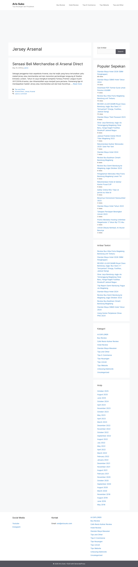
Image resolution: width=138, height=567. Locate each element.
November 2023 (104, 408)
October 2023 (103, 412)
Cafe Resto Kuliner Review (108, 341)
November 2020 (104, 477)
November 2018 (103, 494)
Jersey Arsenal (30, 91)
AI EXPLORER (102, 334)
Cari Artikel (101, 48)
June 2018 (101, 501)
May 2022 (101, 446)
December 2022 (103, 425)
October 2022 (103, 432)
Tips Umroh (102, 362)
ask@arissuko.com (64, 523)
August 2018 (102, 498)
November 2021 (103, 467)
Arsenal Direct (19, 91)
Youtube (15, 523)
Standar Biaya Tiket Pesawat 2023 (111, 117)
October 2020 (103, 481)
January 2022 (102, 460)
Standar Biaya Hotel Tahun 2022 (110, 206)
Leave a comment (21, 94)
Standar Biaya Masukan (107, 348)
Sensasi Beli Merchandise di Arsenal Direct (47, 64)
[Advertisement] (69, 25)
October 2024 (103, 401)
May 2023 (101, 415)
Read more (77, 84)
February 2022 (103, 456)
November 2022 (103, 429)
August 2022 (102, 439)
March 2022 (102, 453)
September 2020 (104, 484)
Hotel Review (73, 5)
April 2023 (101, 419)
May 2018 (101, 505)
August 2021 (102, 470)
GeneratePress (79, 564)
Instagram (16, 527)
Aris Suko (18, 3)
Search (120, 52)
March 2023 (102, 422)
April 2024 (101, 405)
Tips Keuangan (103, 359)
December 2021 (103, 463)
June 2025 (101, 398)
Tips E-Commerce (89, 5)
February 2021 (103, 474)
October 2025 (103, 391)
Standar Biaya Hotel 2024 (107, 152)
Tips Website (104, 5)
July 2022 (101, 443)
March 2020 (102, 491)
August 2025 (102, 395)
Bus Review (61, 5)
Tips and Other (118, 5)
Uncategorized (103, 372)
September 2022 (104, 436)
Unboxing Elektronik (105, 369)
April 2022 (101, 450)
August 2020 (102, 487)
